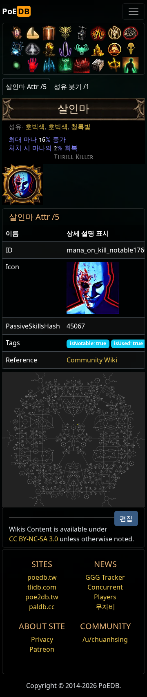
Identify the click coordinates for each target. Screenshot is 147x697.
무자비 (105, 606)
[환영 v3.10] (32, 49)
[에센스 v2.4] (49, 65)
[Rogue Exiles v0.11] (130, 65)
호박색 (35, 127)
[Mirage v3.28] (16, 33)
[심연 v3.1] (16, 65)
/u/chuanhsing (105, 639)
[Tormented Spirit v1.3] (65, 65)
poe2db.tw (41, 596)
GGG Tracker (105, 577)
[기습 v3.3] (114, 49)
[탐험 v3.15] (82, 33)
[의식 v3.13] (114, 33)
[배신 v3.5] (82, 49)
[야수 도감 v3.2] (130, 49)
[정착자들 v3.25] (32, 33)
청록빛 (81, 127)
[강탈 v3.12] (130, 33)
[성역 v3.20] (49, 33)
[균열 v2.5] (32, 65)
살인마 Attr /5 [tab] (26, 86)
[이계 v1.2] (82, 65)
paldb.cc (42, 606)
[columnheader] (32, 233)
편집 (126, 518)
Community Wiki (92, 359)
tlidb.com (41, 587)
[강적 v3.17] (65, 33)
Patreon (41, 649)
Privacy (42, 639)
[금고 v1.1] (98, 65)
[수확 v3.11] (16, 49)
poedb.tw (42, 577)
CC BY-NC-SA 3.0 (33, 538)
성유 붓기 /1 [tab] (71, 86)
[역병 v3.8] (49, 49)
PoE (15, 11)
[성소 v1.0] (114, 65)
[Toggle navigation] (133, 11)
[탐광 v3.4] (98, 49)
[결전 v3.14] (98, 33)
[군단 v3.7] (65, 49)
